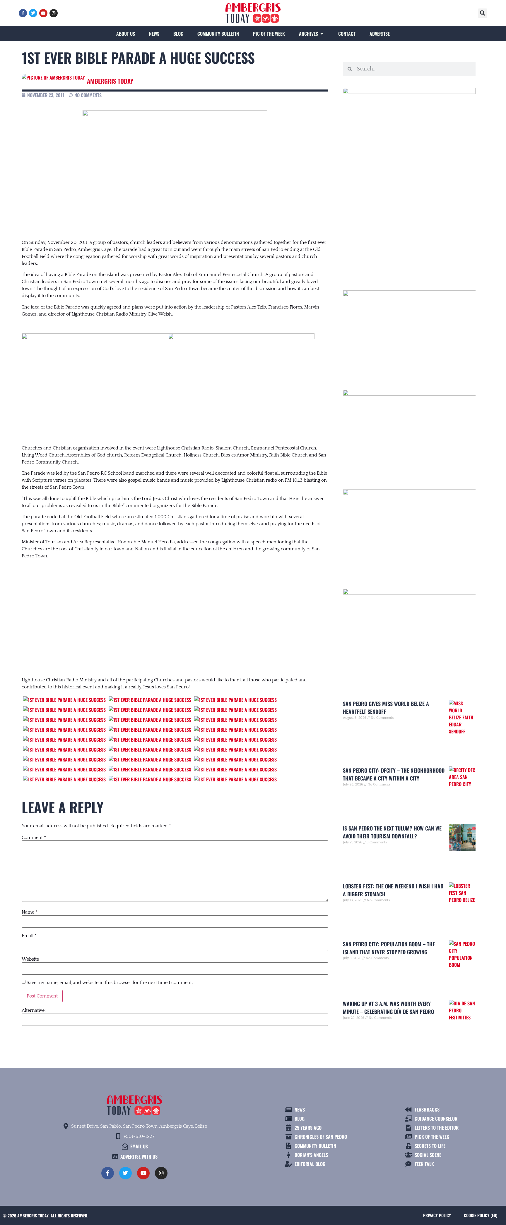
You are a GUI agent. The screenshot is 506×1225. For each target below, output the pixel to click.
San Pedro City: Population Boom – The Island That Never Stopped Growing (389, 948)
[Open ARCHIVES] (321, 33)
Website (30, 959)
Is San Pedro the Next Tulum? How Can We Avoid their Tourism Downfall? (392, 832)
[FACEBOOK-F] (23, 13)
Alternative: (34, 1010)
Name (29, 912)
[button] (482, 13)
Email (29, 935)
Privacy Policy (437, 1215)
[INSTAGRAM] (53, 13)
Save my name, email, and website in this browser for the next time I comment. (110, 982)
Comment (34, 837)
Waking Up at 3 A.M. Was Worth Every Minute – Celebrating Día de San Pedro (388, 1007)
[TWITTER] (33, 13)
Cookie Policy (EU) (480, 1215)
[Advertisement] (175, 612)
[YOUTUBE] (43, 13)
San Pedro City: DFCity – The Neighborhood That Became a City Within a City (394, 774)
